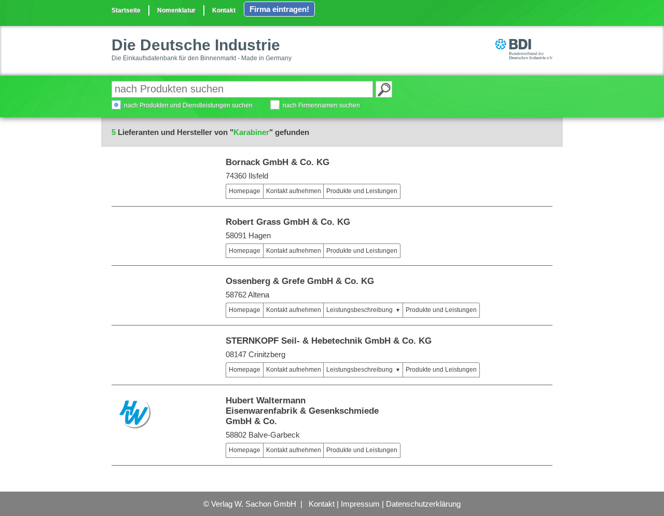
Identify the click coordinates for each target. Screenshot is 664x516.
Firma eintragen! (279, 9)
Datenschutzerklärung (423, 503)
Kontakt (224, 10)
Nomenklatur (176, 10)
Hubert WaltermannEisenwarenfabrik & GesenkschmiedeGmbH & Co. (302, 411)
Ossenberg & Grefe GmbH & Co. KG (300, 281)
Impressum (360, 503)
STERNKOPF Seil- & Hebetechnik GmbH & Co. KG (329, 341)
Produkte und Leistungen (361, 191)
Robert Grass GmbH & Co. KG (288, 222)
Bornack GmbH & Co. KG (277, 162)
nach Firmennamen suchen (321, 105)
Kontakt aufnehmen (293, 191)
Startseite (126, 10)
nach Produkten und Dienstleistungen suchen (188, 105)
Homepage (244, 191)
